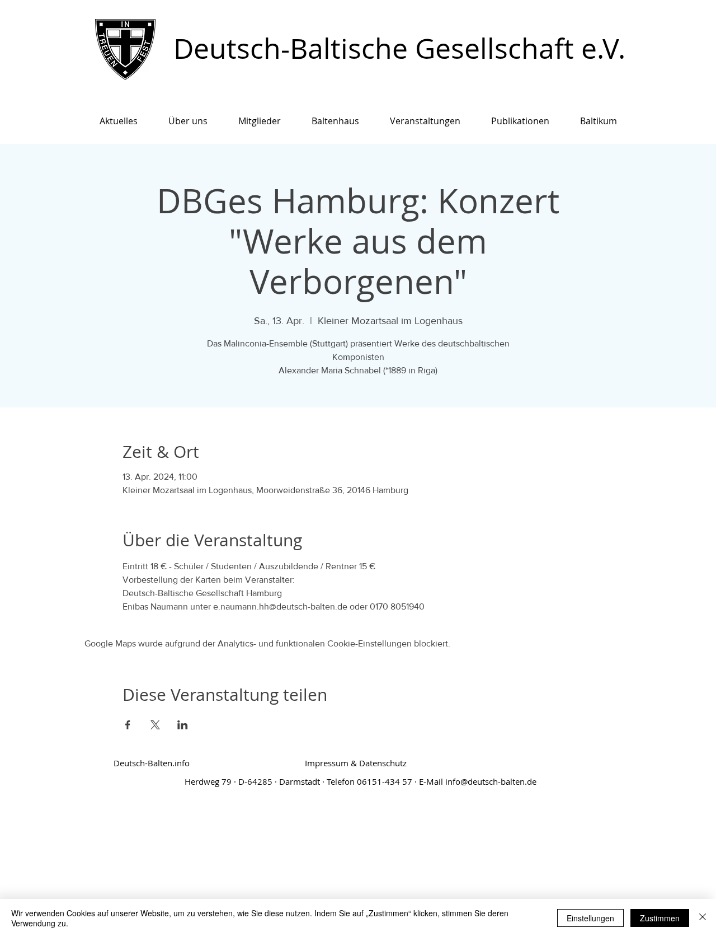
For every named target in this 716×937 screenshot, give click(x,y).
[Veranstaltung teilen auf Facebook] (128, 724)
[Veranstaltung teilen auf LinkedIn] (182, 724)
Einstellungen (590, 918)
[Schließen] (702, 918)
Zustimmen (660, 918)
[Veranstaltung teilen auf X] (155, 724)
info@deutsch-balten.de (490, 781)
